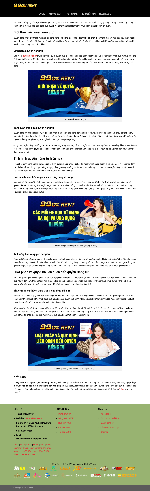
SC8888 (31, 454)
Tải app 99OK (64, 432)
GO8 (41, 451)
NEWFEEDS (105, 14)
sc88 (22, 445)
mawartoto (46, 488)
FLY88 (46, 451)
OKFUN (24, 454)
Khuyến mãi (89, 14)
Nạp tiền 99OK (64, 423)
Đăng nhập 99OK (66, 418)
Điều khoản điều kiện (110, 427)
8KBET (16, 454)
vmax (16, 445)
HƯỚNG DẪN (54, 14)
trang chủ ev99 (44, 448)
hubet (36, 445)
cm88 (29, 445)
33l (66, 488)
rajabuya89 (73, 488)
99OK (42, 14)
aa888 (87, 488)
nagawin (37, 488)
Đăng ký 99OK (64, 414)
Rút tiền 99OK (64, 427)
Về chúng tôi (106, 414)
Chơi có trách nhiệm (110, 418)
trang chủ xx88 (20, 451)
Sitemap (104, 432)
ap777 (94, 488)
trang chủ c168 (30, 448)
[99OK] (25, 5)
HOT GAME (72, 14)
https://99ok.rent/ (33, 418)
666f (62, 488)
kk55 (42, 445)
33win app (32, 451)
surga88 (55, 488)
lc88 (99, 488)
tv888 (81, 488)
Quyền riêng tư (107, 423)
